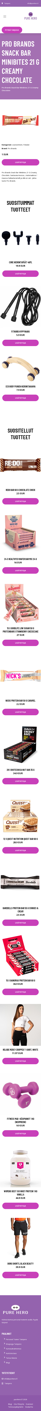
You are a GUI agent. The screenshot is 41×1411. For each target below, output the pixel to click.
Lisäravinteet (17, 145)
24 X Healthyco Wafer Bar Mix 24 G (20, 558)
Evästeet (29, 1404)
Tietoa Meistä (11, 1358)
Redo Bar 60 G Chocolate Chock (20, 489)
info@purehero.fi (32, 3)
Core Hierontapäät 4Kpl (20, 262)
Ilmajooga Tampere (13, 1344)
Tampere (7, 3)
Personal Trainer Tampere (16, 1339)
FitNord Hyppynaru (20, 331)
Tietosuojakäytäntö (15, 1407)
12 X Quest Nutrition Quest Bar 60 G (20, 838)
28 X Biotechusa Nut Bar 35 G (20, 769)
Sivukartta (29, 1407)
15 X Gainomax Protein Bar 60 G (20, 980)
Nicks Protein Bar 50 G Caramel (20, 700)
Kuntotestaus (11, 1353)
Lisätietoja (20, 162)
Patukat (26, 145)
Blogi (8, 1362)
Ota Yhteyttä (19, 1404)
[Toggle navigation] (5, 16)
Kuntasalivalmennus (13, 1348)
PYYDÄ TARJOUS (12, 30)
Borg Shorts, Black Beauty (20, 1263)
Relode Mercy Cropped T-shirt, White (20, 1049)
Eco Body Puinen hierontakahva (20, 386)
